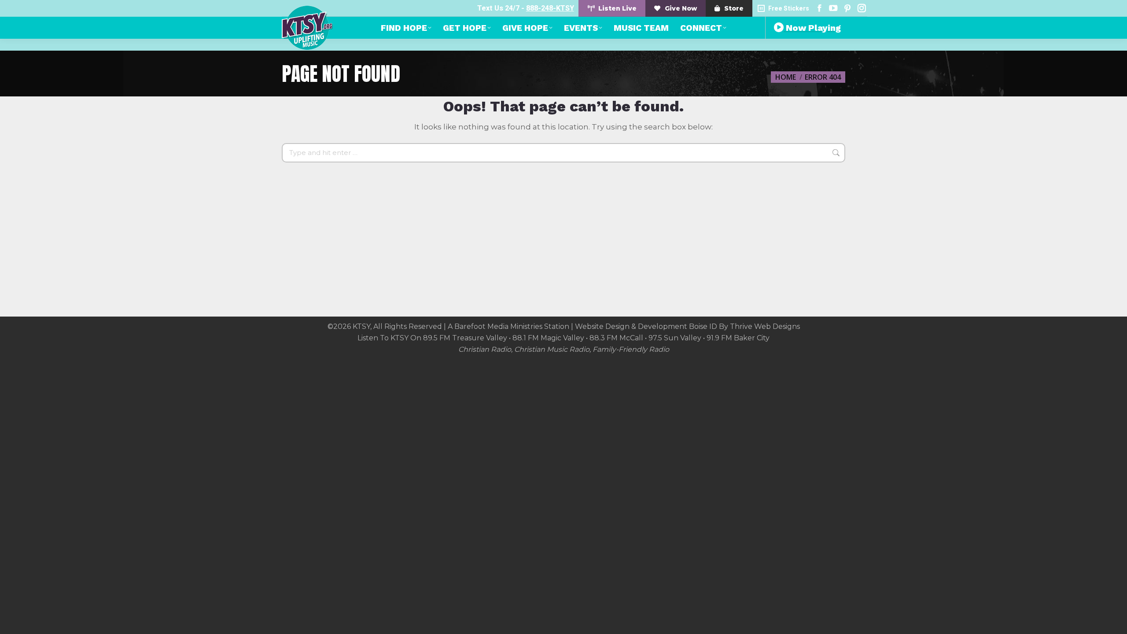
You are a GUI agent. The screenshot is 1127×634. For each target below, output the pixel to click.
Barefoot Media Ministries (498, 326)
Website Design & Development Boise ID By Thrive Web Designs (687, 326)
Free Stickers (788, 8)
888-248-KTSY (550, 8)
